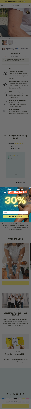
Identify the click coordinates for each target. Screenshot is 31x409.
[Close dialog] (29, 188)
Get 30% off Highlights (15, 216)
